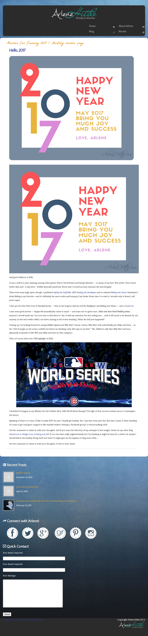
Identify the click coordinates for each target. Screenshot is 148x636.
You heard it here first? (27, 487)
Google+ (43, 533)
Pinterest (75, 533)
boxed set (129, 306)
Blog (91, 31)
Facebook (12, 533)
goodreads (60, 533)
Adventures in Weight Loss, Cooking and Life (29, 434)
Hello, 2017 (17, 50)
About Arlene (126, 26)
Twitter (28, 533)
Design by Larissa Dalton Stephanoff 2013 (24, 620)
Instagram (91, 533)
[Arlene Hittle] (74, 20)
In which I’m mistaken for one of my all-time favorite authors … (47, 501)
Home (92, 26)
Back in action (23, 473)
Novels (122, 31)
